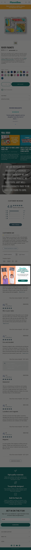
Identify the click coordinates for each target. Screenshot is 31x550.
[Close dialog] (29, 267)
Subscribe (22, 280)
